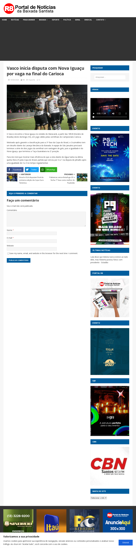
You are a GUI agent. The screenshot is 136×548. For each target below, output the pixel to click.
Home (4, 20)
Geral (77, 20)
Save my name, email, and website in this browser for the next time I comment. (43, 253)
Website (10, 245)
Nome (10, 230)
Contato (100, 20)
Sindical (88, 20)
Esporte (55, 20)
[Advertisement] (68, 42)
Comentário (12, 210)
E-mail (10, 238)
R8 (24, 80)
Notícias (15, 20)
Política (67, 20)
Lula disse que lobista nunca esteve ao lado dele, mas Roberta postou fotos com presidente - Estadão (109, 260)
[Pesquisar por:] (109, 77)
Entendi (125, 542)
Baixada (42, 20)
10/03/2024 (14, 80)
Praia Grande (29, 20)
